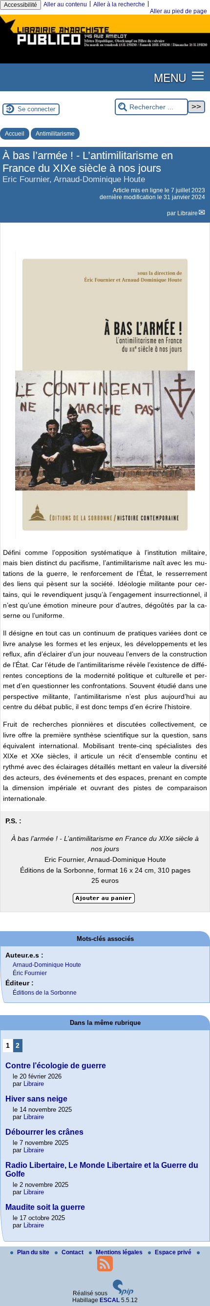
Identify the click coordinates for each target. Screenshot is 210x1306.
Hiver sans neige (36, 1099)
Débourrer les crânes (44, 1132)
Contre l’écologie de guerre (55, 1065)
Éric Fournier (30, 973)
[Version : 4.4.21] (123, 1293)
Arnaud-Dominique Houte (47, 964)
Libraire (187, 213)
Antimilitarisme (55, 133)
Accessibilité (20, 4)
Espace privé (174, 1252)
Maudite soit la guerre (45, 1207)
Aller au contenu (65, 4)
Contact (73, 1252)
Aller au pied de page (178, 11)
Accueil (14, 133)
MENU (170, 77)
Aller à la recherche (119, 4)
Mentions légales (120, 1252)
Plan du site (34, 1252)
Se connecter (36, 109)
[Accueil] (105, 47)
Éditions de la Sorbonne (45, 992)
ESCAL (110, 1300)
